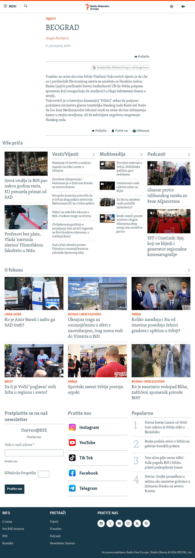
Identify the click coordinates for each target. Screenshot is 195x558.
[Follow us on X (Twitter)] (110, 523)
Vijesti (51, 19)
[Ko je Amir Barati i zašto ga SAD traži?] (34, 293)
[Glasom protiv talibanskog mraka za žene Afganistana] (168, 173)
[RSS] (137, 523)
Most (9, 382)
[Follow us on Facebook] (101, 523)
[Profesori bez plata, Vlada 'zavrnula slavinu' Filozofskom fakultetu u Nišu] (26, 217)
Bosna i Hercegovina (84, 314)
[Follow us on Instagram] (128, 523)
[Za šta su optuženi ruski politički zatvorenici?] (107, 202)
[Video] (183, 6)
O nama (7, 521)
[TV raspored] (146, 523)
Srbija (136, 314)
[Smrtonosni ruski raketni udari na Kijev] (107, 185)
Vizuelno (56, 529)
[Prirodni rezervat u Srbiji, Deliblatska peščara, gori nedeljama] (107, 165)
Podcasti (156, 154)
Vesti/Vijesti (65, 154)
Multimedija (112, 154)
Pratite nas (14, 489)
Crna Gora (13, 314)
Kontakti (8, 543)
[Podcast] (171, 6)
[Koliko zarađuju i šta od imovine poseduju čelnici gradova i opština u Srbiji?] (161, 293)
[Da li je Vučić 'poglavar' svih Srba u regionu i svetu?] (34, 360)
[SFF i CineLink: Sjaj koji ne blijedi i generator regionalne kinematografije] (168, 221)
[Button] (141, 56)
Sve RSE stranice (13, 529)
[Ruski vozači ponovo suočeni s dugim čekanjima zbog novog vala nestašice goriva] (107, 218)
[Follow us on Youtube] (119, 523)
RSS (5, 536)
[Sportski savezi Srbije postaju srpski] (97, 360)
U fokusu (14, 270)
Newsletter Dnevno (62, 543)
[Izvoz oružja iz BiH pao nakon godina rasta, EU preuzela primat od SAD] (26, 164)
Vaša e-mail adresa (19, 445)
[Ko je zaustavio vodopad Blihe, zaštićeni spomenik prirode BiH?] (161, 360)
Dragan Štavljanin (57, 38)
